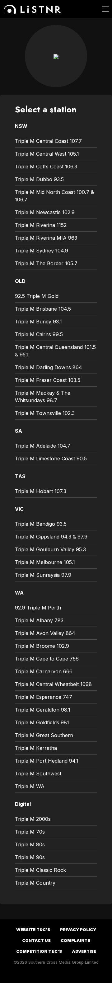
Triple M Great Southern (44, 735)
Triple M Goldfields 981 (42, 722)
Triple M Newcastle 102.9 (45, 212)
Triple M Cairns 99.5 (39, 334)
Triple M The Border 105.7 (46, 263)
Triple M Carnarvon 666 (43, 671)
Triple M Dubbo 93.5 (39, 179)
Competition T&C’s (39, 951)
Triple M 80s (30, 844)
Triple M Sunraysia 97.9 (43, 575)
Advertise (84, 951)
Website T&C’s (33, 929)
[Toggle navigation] (101, 9)
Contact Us (36, 940)
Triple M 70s (30, 832)
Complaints (75, 940)
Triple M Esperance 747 (43, 697)
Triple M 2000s (33, 819)
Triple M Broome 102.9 (42, 646)
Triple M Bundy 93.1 (38, 321)
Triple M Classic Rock (40, 870)
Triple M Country (35, 883)
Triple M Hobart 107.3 (40, 491)
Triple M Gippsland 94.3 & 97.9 (51, 537)
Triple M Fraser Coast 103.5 (47, 380)
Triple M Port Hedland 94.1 (46, 761)
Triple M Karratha (36, 748)
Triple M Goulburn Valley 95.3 (50, 549)
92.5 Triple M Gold (36, 296)
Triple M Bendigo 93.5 (41, 524)
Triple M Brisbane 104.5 (43, 309)
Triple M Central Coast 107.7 (48, 141)
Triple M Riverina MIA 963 (46, 238)
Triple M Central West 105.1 (47, 154)
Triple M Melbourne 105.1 (45, 562)
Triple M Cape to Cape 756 (47, 659)
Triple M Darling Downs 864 (48, 367)
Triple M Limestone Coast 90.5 (51, 458)
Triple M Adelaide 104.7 (42, 446)
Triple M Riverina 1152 (41, 225)
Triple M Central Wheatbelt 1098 (53, 684)
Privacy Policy (78, 929)
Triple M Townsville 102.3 (45, 413)
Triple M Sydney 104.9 (41, 250)
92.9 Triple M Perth (38, 607)
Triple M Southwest (38, 773)
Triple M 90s (30, 857)
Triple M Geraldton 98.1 (42, 710)
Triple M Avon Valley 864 (45, 633)
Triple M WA (29, 786)
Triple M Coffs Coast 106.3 (46, 166)
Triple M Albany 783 (39, 620)
